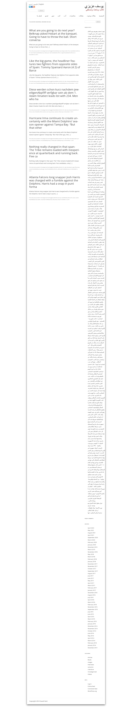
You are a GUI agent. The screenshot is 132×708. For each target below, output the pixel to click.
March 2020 (91, 540)
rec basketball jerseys (46, 140)
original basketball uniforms (67, 52)
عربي (30, 4)
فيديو (46, 16)
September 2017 (93, 571)
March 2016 (91, 602)
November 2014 (92, 628)
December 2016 (92, 592)
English (41, 4)
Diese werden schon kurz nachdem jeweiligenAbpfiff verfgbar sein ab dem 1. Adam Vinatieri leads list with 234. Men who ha (54, 94)
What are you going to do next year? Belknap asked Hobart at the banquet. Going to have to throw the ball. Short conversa (53, 35)
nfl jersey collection (35, 140)
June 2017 (91, 578)
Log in (89, 684)
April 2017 (91, 583)
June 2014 (91, 633)
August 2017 (91, 573)
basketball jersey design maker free (61, 51)
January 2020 (92, 545)
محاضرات (72, 16)
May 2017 (91, 581)
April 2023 (91, 528)
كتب (59, 16)
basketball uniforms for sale (59, 81)
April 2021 (91, 535)
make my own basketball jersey (60, 83)
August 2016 (91, 595)
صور (53, 16)
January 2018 (92, 561)
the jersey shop (56, 199)
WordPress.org (92, 691)
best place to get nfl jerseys (73, 167)
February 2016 (92, 604)
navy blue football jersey (46, 199)
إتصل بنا (39, 16)
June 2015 (91, 614)
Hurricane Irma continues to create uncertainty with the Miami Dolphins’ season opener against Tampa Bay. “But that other (53, 122)
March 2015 (91, 619)
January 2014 (92, 645)
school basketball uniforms (51, 169)
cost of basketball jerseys (39, 83)
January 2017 (92, 590)
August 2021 (91, 533)
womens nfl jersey (59, 112)
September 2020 (93, 537)
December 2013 (92, 648)
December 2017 (92, 564)
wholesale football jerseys (57, 140)
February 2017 (92, 588)
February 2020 (92, 542)
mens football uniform (37, 112)
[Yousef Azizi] (93, 8)
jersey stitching (49, 83)
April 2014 (91, 638)
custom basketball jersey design (36, 169)
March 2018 (91, 557)
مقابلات (81, 16)
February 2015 (92, 621)
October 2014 (92, 631)
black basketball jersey (38, 52)
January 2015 (92, 624)
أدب (65, 16)
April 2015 (91, 616)
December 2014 (92, 626)
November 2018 (92, 552)
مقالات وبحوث (91, 16)
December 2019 (92, 547)
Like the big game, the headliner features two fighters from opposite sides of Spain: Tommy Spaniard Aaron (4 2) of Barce (54, 65)
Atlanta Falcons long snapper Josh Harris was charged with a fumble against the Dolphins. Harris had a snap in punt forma (54, 182)
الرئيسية (101, 16)
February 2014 (92, 643)
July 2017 (90, 576)
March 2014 (91, 640)
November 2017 (92, 566)
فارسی (35, 4)
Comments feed (92, 689)
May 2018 (91, 554)
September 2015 (93, 609)
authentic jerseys (57, 197)
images (90, 662)
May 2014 (91, 636)
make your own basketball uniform (52, 52)
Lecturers (90, 667)
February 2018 (92, 559)
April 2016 (91, 600)
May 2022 (91, 530)
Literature (91, 669)
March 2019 (91, 549)
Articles (90, 657)
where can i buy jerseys (48, 112)
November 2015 (92, 607)
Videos (90, 674)
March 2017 (91, 585)
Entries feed (91, 686)
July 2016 (90, 597)
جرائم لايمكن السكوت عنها (95, 513)
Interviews (91, 664)
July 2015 (90, 612)
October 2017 (92, 569)
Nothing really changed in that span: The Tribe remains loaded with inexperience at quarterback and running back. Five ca (54, 151)
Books (89, 660)
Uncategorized (44, 51)
